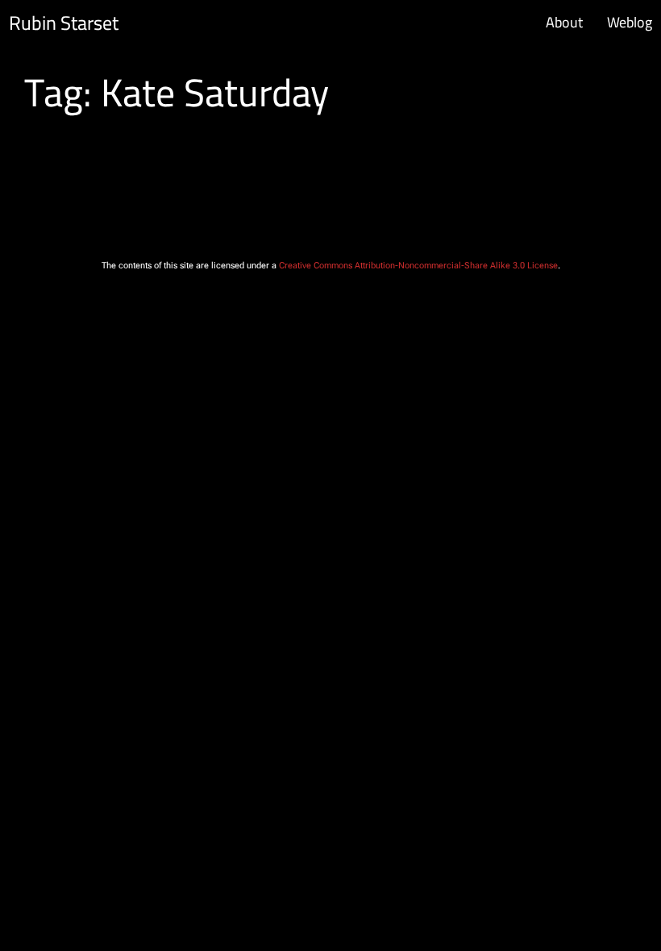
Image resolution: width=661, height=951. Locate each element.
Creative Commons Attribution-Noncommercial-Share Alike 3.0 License (418, 265)
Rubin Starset (63, 23)
